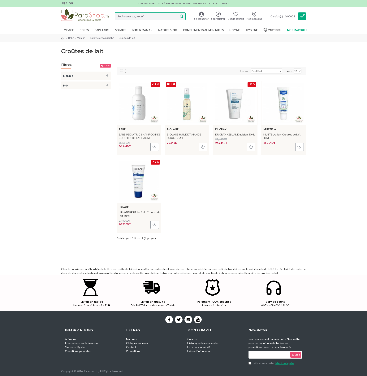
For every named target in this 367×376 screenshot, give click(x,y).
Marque (68, 75)
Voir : (289, 70)
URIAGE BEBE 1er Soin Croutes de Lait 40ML (139, 214)
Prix (65, 85)
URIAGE (124, 207)
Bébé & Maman (76, 37)
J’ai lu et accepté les (273, 363)
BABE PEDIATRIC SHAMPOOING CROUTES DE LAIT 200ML (139, 136)
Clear (107, 65)
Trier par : (244, 70)
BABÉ (122, 129)
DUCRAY (220, 129)
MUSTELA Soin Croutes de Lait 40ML (282, 136)
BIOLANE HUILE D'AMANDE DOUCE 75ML (184, 136)
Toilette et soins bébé (102, 37)
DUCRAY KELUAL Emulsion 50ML (235, 134)
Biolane (173, 129)
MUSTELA (269, 129)
